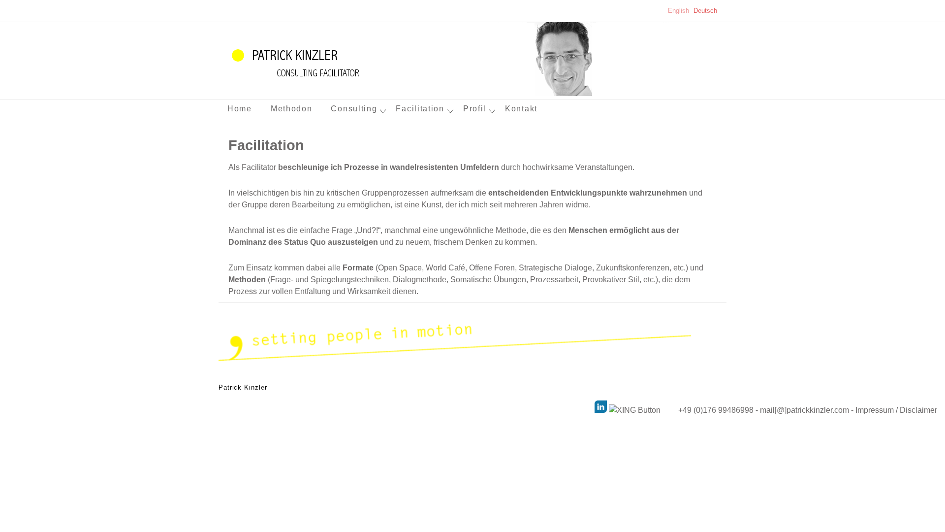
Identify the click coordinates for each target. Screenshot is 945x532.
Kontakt (521, 108)
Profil (474, 108)
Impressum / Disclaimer (900, 410)
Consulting (354, 108)
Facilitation (420, 108)
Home (239, 108)
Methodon (292, 108)
